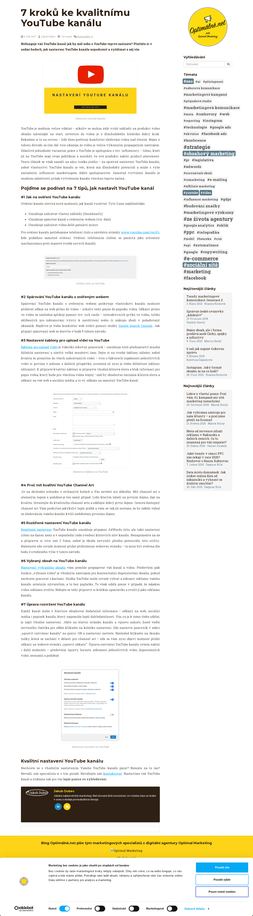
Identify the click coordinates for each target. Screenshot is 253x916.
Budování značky (203, 205)
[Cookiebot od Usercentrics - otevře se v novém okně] (24, 909)
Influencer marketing (202, 199)
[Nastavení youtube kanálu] (90, 88)
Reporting (193, 121)
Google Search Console (135, 326)
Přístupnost (214, 81)
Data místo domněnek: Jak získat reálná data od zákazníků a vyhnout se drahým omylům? (206, 477)
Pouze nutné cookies (222, 891)
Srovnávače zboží (199, 173)
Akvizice (192, 134)
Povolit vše (222, 867)
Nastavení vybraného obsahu (43, 567)
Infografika (209, 232)
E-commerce (202, 258)
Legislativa (204, 160)
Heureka (205, 239)
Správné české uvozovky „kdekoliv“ (205, 313)
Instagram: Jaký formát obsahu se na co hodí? (204, 369)
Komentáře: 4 (85, 36)
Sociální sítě (202, 264)
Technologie (196, 127)
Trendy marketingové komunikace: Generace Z (205, 298)
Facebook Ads (215, 133)
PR (187, 160)
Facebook (196, 278)
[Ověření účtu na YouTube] (90, 267)
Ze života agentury (210, 218)
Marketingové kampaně (206, 94)
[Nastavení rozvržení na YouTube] (90, 705)
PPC (190, 232)
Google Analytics (200, 225)
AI (198, 81)
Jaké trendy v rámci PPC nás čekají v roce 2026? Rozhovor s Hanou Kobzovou (207, 457)
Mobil (190, 239)
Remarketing (195, 180)
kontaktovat (112, 773)
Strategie (198, 147)
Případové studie (199, 101)
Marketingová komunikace (213, 107)
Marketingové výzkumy (210, 212)
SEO (189, 81)
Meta (189, 114)
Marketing (199, 271)
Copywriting (215, 251)
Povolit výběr (222, 879)
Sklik (223, 225)
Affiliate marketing (200, 186)
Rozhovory (207, 114)
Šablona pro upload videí (39, 347)
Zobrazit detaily (194, 908)
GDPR (227, 199)
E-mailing (218, 179)
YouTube (192, 193)
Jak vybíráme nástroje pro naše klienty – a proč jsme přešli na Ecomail (206, 416)
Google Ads (221, 127)
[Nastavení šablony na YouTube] (90, 430)
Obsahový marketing (211, 153)
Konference (196, 140)
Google (192, 252)
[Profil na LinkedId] (58, 806)
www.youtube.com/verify (140, 232)
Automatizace (207, 245)
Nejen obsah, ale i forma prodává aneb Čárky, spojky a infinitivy (207, 333)
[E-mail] (67, 806)
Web (225, 114)
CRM (219, 239)
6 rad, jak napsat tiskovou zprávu (205, 350)
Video (207, 193)
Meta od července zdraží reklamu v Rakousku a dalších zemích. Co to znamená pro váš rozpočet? (207, 436)
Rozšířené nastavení (36, 529)
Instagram (213, 120)
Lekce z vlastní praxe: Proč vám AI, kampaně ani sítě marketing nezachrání (206, 397)
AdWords (193, 166)
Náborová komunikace (203, 88)
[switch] (100, 909)
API (188, 245)
